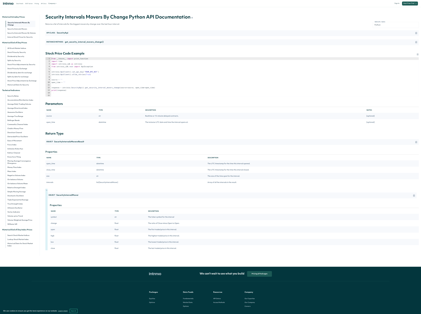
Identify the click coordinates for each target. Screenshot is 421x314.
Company (51, 3)
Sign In (396, 3)
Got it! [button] (73, 311)
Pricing (37, 3)
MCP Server (29, 3)
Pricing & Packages (259, 274)
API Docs (43, 3)
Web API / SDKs (380, 22)
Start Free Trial (408, 3)
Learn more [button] (63, 311)
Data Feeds (19, 3)
